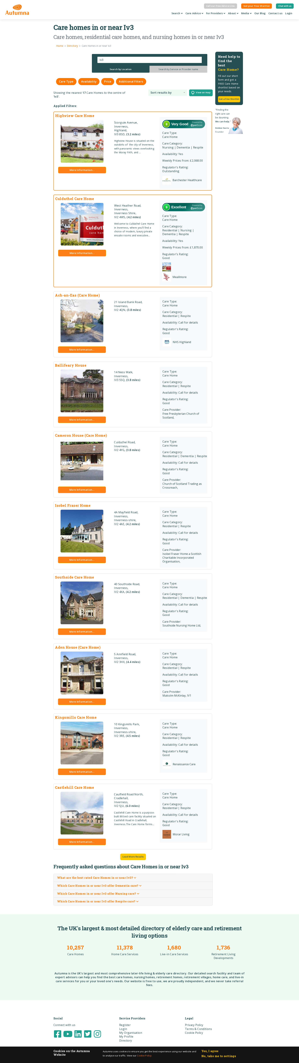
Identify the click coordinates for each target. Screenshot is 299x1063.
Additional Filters (131, 81)
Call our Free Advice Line (220, 5)
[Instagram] (97, 1033)
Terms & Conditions (198, 1029)
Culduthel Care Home (74, 198)
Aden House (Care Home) (78, 647)
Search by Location (121, 69)
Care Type (66, 81)
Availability (89, 81)
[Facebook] (57, 1033)
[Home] (17, 10)
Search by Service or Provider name (178, 69)
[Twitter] (88, 1033)
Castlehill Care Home (74, 787)
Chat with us (284, 5)
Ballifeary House (70, 365)
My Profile (126, 1036)
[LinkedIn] (78, 1033)
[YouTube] (68, 1033)
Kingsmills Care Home (76, 717)
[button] (167, 92)
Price (107, 81)
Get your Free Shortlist (256, 5)
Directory (125, 1040)
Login (288, 13)
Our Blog (260, 13)
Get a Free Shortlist (229, 99)
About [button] (232, 13)
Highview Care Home (74, 115)
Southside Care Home (74, 577)
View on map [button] (202, 92)
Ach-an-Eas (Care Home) (77, 295)
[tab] (121, 69)
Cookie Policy (144, 1055)
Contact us (275, 13)
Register (125, 1025)
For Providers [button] (215, 13)
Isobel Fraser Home (72, 505)
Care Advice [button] (193, 13)
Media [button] (245, 13)
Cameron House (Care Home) (81, 435)
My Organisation (130, 1033)
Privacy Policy (194, 1025)
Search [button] (176, 13)
